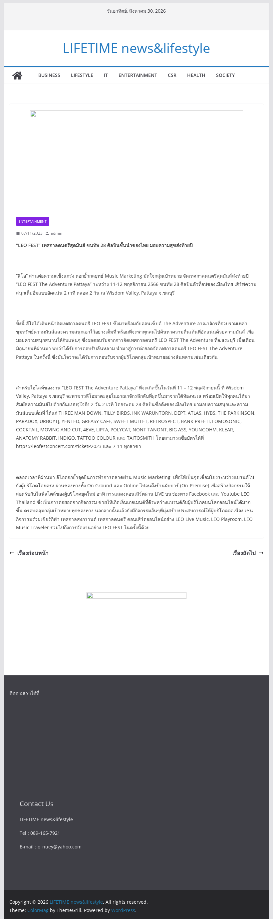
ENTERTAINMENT (138, 75)
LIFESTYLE (82, 75)
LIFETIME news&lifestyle (136, 48)
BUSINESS (49, 75)
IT (106, 75)
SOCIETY (225, 75)
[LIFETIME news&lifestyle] (17, 76)
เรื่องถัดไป (244, 553)
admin (56, 233)
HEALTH (196, 75)
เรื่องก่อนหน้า (33, 553)
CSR (172, 75)
